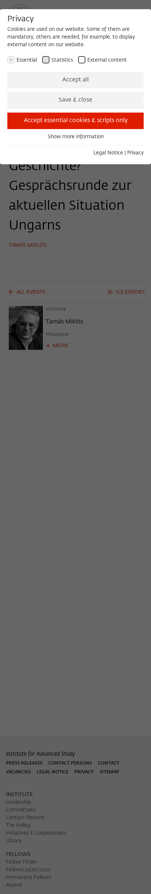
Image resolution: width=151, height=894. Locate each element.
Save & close (75, 100)
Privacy (135, 152)
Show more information (76, 136)
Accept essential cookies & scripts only (76, 121)
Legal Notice (108, 152)
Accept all (75, 80)
